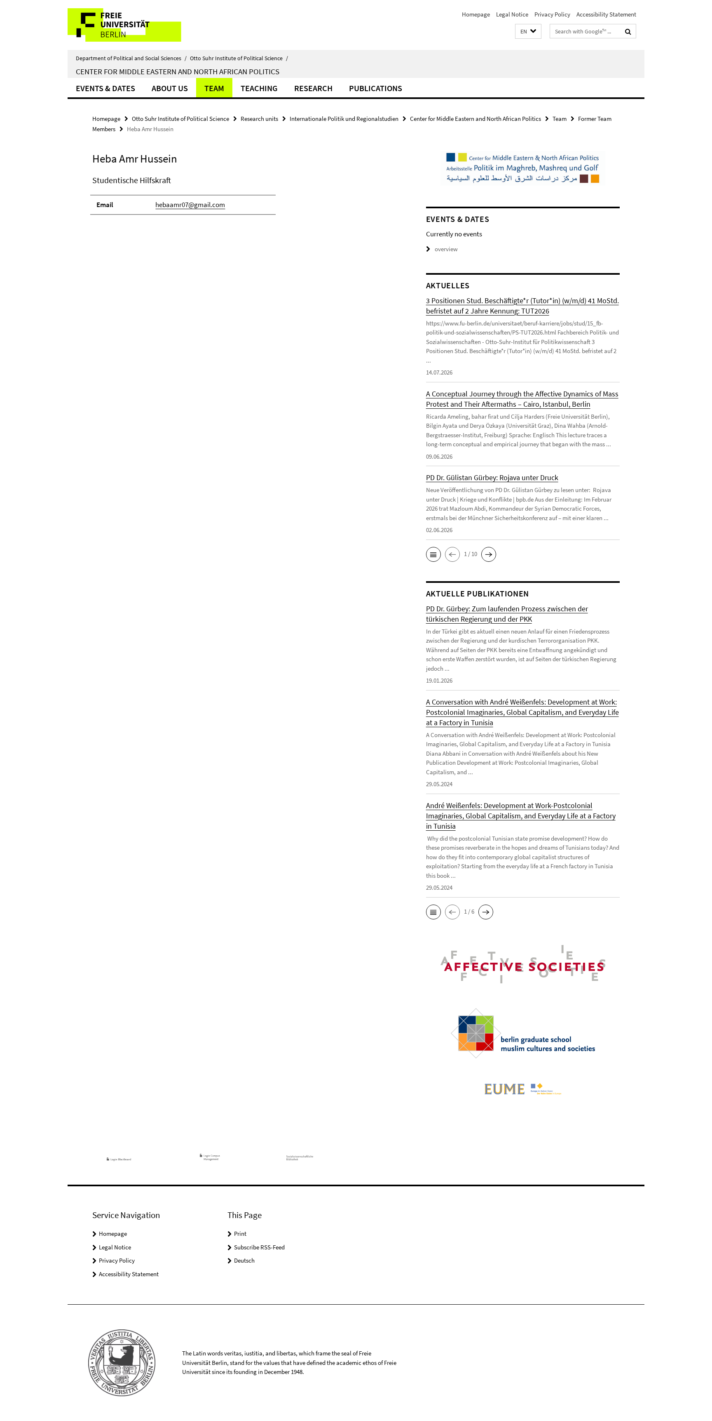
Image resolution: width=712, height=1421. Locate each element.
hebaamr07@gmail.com (190, 204)
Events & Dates (105, 88)
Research (313, 88)
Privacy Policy (552, 14)
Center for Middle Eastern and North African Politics (177, 71)
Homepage (476, 14)
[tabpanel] (243, 199)
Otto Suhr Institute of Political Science (239, 58)
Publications (375, 88)
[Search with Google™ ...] (628, 31)
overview (446, 249)
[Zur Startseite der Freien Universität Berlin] (137, 25)
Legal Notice (512, 14)
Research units (259, 119)
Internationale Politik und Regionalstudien (344, 119)
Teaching (259, 88)
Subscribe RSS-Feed (259, 1247)
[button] (528, 31)
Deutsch (244, 1260)
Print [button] (240, 1233)
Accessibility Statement (606, 14)
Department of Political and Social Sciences (131, 58)
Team (214, 88)
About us (170, 88)
